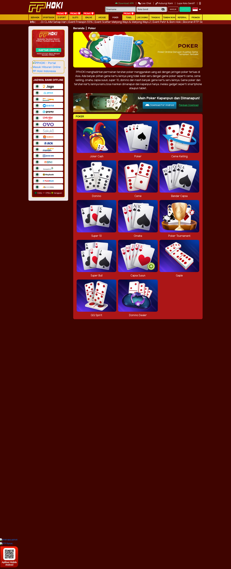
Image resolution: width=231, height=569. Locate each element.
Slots (75, 17)
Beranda (35, 17)
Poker (115, 17)
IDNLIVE (88, 17)
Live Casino (142, 17)
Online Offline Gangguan (49, 193)
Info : (33, 22)
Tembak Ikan (169, 17)
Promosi (196, 17)
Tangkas (155, 17)
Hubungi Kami (166, 3)
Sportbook (48, 17)
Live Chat (146, 3)
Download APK (126, 3)
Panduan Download (188, 105)
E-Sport (62, 17)
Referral (182, 17)
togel (129, 17)
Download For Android (161, 105)
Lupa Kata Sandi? (186, 3)
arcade (102, 17)
